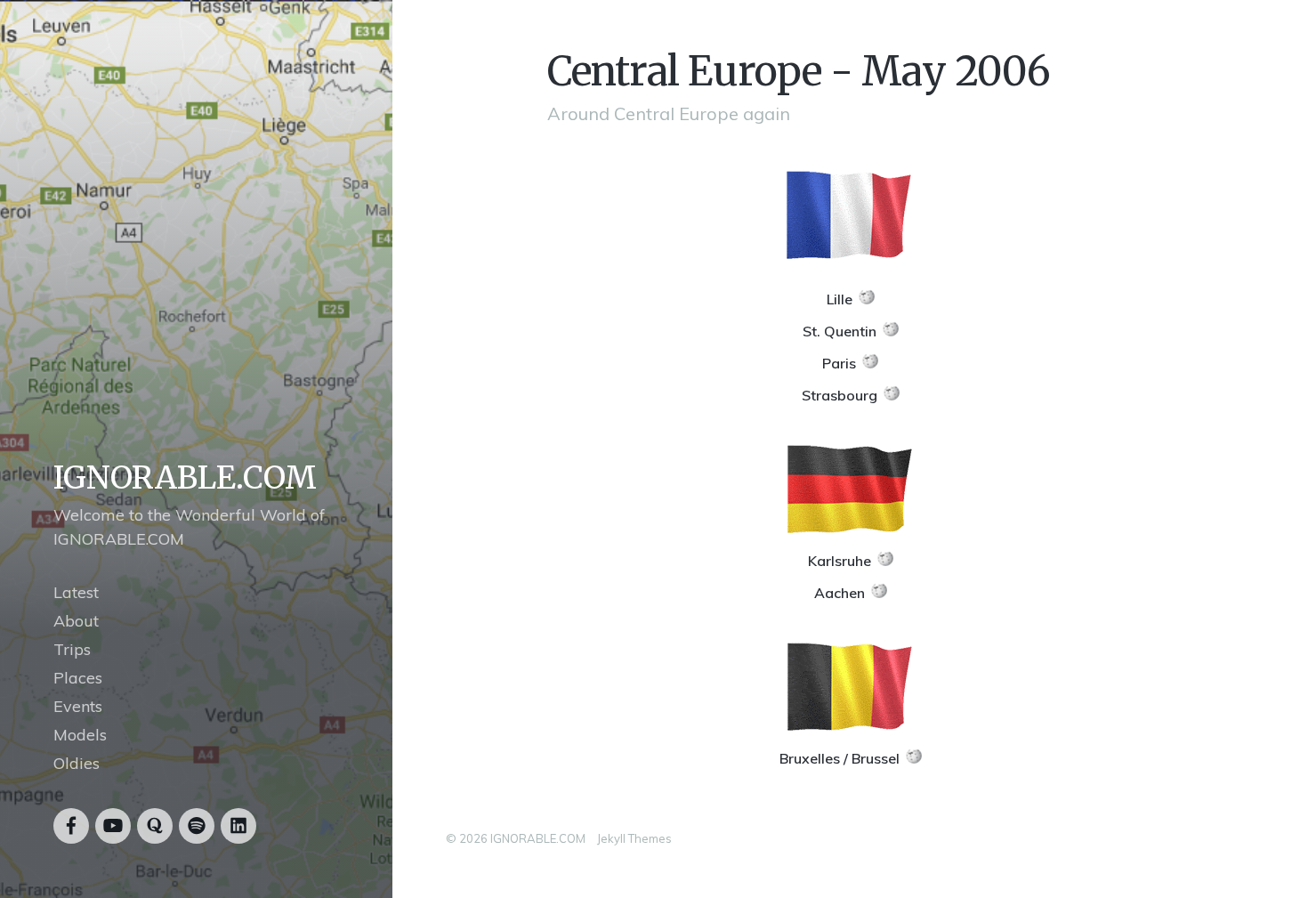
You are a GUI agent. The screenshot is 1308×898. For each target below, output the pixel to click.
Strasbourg (839, 395)
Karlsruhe (839, 561)
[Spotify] (196, 826)
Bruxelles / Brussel (839, 758)
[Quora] (155, 826)
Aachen (839, 593)
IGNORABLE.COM (185, 478)
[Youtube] (113, 826)
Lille (839, 299)
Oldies (76, 763)
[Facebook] (71, 826)
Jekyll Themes (634, 838)
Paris (839, 363)
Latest (76, 592)
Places (77, 677)
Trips (72, 649)
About (76, 621)
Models (80, 734)
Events (77, 706)
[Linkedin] (238, 826)
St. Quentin (839, 331)
